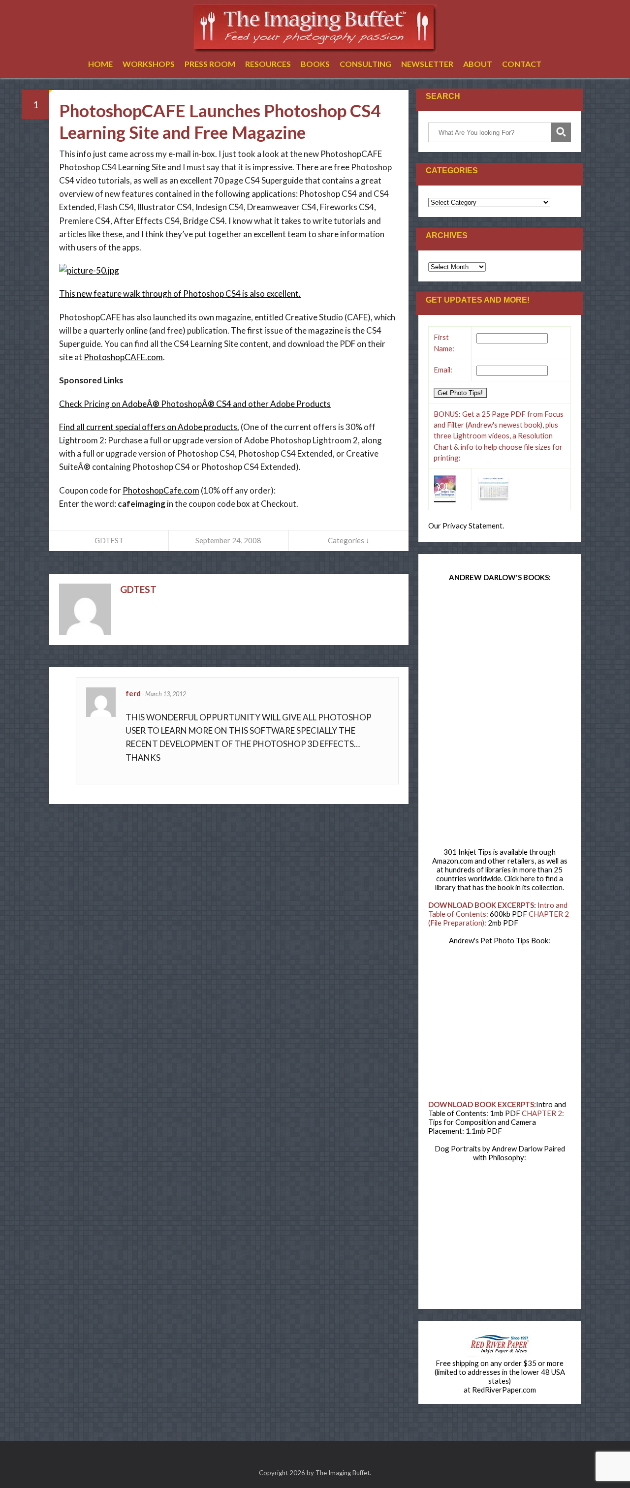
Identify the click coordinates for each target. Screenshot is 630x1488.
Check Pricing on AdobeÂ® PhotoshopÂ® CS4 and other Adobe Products (195, 404)
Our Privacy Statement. (466, 525)
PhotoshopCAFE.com (123, 357)
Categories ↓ (349, 540)
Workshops (149, 63)
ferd (134, 693)
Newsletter (427, 63)
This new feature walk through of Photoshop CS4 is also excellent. (180, 293)
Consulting (365, 63)
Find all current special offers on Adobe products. (149, 427)
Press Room (210, 63)
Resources (268, 63)
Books (315, 63)
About (477, 63)
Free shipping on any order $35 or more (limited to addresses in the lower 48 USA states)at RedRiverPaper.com (500, 1376)
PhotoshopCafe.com (161, 490)
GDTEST (109, 540)
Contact (521, 63)
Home (100, 63)
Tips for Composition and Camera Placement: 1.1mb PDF (482, 1126)
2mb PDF (503, 922)
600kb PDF (508, 913)
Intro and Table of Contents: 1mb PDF (497, 1108)
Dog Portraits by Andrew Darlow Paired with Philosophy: (500, 1153)
